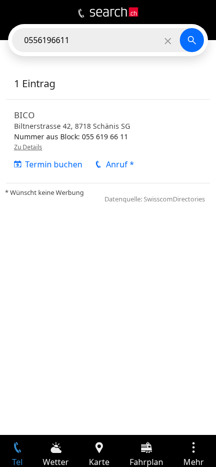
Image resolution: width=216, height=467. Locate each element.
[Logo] (114, 12)
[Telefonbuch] (81, 14)
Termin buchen (53, 164)
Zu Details (28, 147)
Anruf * (120, 164)
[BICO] (108, 141)
